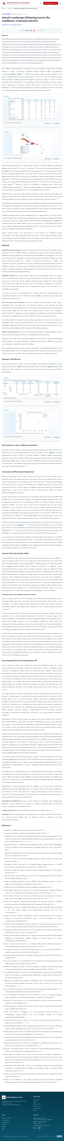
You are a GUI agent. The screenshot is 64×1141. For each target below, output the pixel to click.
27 (29, 654)
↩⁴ (31, 841)
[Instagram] (34, 1128)
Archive (9, 8)
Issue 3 (19, 14)
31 (27, 465)
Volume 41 (14, 14)
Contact (4, 1126)
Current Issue (36, 1099)
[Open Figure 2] (32, 423)
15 (39, 181)
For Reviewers (37, 1108)
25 (19, 460)
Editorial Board (5, 1120)
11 (43, 170)
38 (9, 608)
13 (11, 178)
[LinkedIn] (39, 1128)
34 (14, 529)
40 (8, 714)
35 (57, 532)
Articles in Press (37, 1104)
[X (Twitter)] (37, 1128)
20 (49, 189)
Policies (4, 1124)
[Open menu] (60, 3)
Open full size (48, 123)
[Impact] (37, 30)
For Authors (36, 1106)
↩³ (29, 841)
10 (35, 167)
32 (25, 524)
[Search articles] (40, 3)
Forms (34, 1110)
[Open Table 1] (32, 109)
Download (57, 123)
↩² (27, 841)
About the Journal (6, 1118)
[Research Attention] (40, 30)
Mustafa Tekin (15, 25)
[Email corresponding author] (21, 24)
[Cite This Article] (43, 30)
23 (58, 205)
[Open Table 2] (32, 389)
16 (13, 184)
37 (56, 590)
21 (56, 205)
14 (38, 181)
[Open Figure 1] (32, 144)
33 (26, 524)
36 (36, 547)
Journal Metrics (6, 1122)
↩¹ (24, 841)
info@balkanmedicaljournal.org (41, 1125)
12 (9, 178)
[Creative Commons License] (59, 1136)
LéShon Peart (6, 25)
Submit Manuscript (49, 3)
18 (15, 184)
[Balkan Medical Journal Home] (18, 3)
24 (32, 228)
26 (25, 465)
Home (3, 8)
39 (44, 629)
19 (22, 186)
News (3, 1129)
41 (15, 749)
